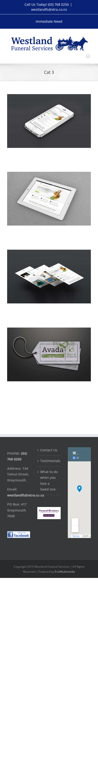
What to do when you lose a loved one (49, 480)
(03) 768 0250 (58, 4)
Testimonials (49, 460)
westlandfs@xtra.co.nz (49, 9)
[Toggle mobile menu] (88, 56)
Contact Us (48, 450)
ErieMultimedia (65, 572)
